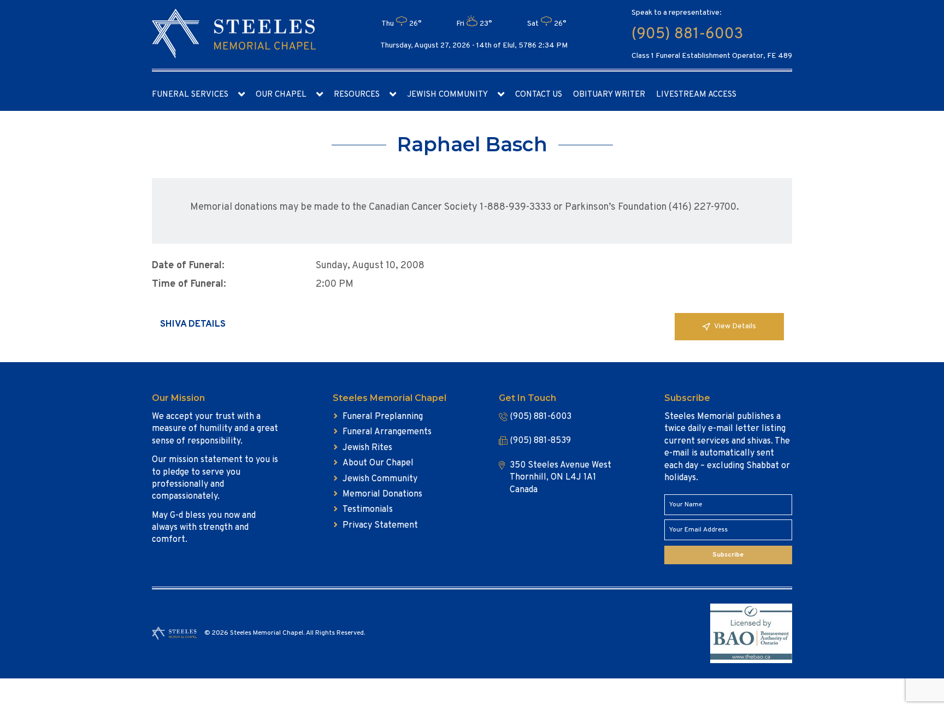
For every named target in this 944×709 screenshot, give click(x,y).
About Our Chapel (378, 463)
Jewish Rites (367, 447)
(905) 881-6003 (687, 34)
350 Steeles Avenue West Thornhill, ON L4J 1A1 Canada (560, 477)
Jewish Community (447, 95)
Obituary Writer (609, 95)
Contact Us (538, 95)
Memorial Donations (382, 494)
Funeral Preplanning (383, 416)
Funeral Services (190, 95)
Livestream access (696, 95)
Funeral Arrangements (387, 432)
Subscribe (728, 555)
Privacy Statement (380, 525)
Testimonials (368, 509)
